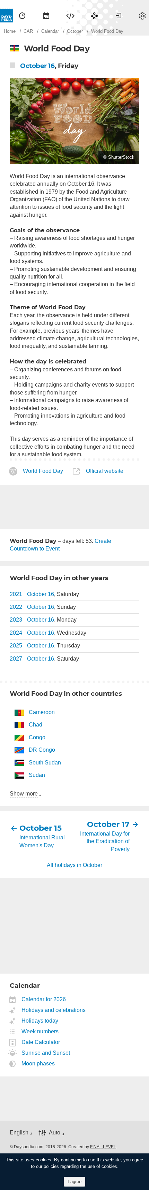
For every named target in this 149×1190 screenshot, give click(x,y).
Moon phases (38, 1063)
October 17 (108, 824)
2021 (16, 594)
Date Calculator (41, 1042)
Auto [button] (54, 1132)
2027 (16, 659)
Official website (104, 471)
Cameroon (42, 712)
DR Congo (42, 750)
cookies (43, 1159)
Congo (37, 737)
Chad (35, 725)
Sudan (37, 775)
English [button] (19, 1132)
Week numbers (40, 1031)
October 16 (37, 66)
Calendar (46, 15)
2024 (16, 633)
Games (94, 15)
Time (22, 15)
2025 (16, 645)
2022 (16, 607)
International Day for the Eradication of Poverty (105, 841)
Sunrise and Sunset (46, 1053)
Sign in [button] (118, 15)
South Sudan (45, 762)
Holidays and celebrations (54, 1010)
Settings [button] (142, 15)
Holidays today (40, 1021)
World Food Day (43, 471)
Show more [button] (24, 794)
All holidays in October (74, 865)
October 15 (40, 828)
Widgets (70, 15)
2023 (16, 620)
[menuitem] (22, 15)
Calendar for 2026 (44, 999)
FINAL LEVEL (103, 1147)
